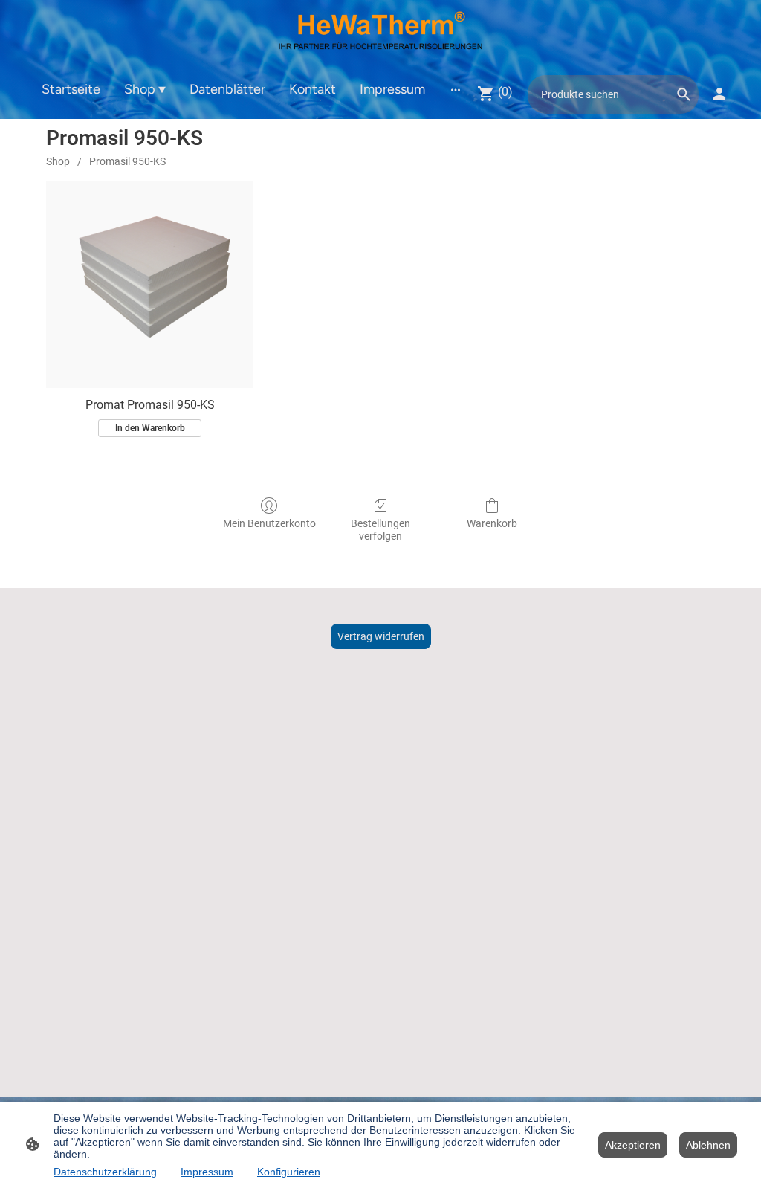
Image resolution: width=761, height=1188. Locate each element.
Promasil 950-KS (127, 161)
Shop (58, 161)
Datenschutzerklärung (105, 1172)
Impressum (207, 1172)
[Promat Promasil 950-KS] (149, 285)
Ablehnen (708, 1145)
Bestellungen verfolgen (380, 529)
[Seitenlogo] (381, 33)
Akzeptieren (633, 1145)
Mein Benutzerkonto (269, 523)
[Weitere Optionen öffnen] (455, 89)
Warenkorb (492, 523)
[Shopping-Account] (719, 94)
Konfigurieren (288, 1172)
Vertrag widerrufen (380, 636)
